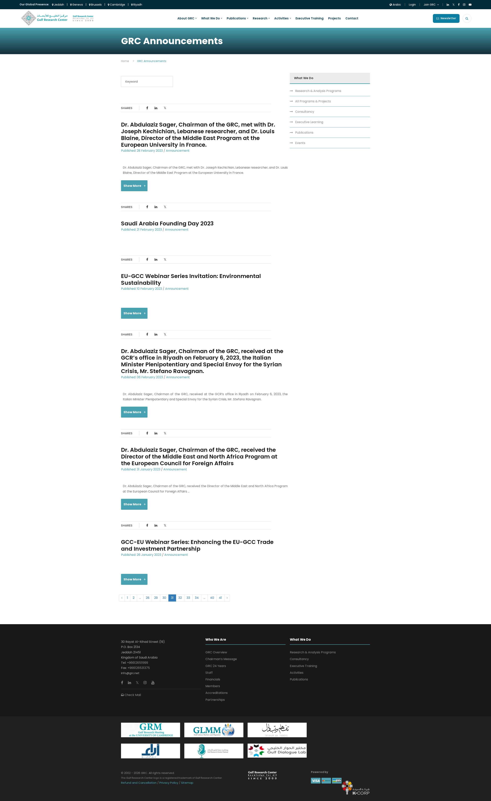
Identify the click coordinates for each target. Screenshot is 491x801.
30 (164, 598)
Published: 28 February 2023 (142, 150)
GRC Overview (216, 652)
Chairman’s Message (221, 659)
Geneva (77, 4)
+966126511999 (137, 662)
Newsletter (448, 18)
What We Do (210, 18)
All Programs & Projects (313, 101)
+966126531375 (139, 668)
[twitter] (138, 682)
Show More (132, 186)
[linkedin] (130, 682)
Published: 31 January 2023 (140, 469)
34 (197, 598)
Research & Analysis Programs (318, 91)
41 (220, 598)
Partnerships (215, 700)
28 (147, 598)
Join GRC (430, 4)
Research (260, 18)
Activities (281, 18)
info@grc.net (130, 673)
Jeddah (58, 4)
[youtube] (152, 682)
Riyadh (137, 4)
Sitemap (186, 783)
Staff (209, 672)
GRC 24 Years (215, 666)
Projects (334, 18)
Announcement (177, 150)
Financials (212, 679)
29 (156, 598)
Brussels (96, 4)
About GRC (185, 18)
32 (180, 598)
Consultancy (304, 111)
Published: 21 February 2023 (141, 229)
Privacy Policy (169, 783)
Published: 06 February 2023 (142, 377)
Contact (351, 18)
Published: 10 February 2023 (141, 288)
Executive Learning (309, 122)
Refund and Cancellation (139, 783)
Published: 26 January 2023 (141, 555)
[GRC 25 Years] (262, 775)
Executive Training (310, 18)
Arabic (396, 4)
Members (212, 686)
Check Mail (132, 695)
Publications (236, 18)
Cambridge (117, 4)
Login (412, 4)
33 (188, 598)
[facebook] (122, 682)
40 (212, 598)
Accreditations (216, 693)
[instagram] (145, 682)
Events (300, 143)
